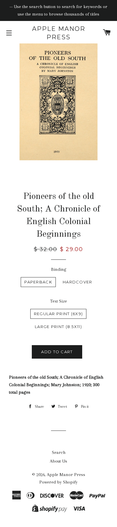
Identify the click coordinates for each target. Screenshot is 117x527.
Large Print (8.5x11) (58, 326)
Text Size (58, 301)
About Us (58, 461)
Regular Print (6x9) (58, 313)
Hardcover (77, 282)
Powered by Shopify (58, 482)
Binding (58, 269)
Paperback (38, 282)
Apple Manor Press (58, 33)
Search (58, 452)
